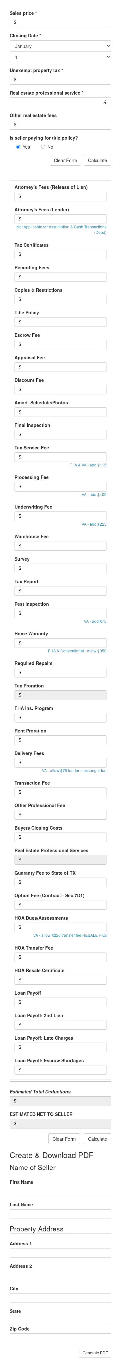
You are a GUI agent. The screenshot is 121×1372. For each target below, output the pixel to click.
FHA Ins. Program (34, 708)
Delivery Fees (29, 753)
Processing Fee (32, 477)
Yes (26, 146)
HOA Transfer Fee (34, 947)
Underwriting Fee (33, 506)
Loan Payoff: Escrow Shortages (49, 1060)
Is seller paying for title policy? (44, 137)
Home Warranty (31, 633)
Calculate (97, 160)
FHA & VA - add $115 (87, 464)
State (15, 1311)
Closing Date (25, 35)
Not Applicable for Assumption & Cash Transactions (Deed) (61, 229)
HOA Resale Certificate (40, 970)
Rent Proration (30, 730)
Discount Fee (29, 380)
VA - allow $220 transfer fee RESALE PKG (69, 935)
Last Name (21, 1204)
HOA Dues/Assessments (41, 918)
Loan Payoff (28, 993)
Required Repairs (34, 663)
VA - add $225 (94, 524)
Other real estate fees (33, 115)
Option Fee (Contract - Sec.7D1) (50, 895)
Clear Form (65, 160)
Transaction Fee (32, 782)
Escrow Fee (27, 335)
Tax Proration (29, 685)
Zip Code (20, 1328)
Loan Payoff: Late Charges (44, 1038)
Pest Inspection (32, 604)
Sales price (23, 13)
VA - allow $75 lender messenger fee (74, 770)
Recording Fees (32, 267)
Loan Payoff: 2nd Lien (39, 1015)
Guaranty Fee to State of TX (45, 873)
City (14, 1288)
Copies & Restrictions (39, 290)
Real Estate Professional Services (51, 850)
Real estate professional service (46, 92)
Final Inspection (32, 425)
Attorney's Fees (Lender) (42, 209)
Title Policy (27, 312)
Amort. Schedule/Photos (41, 402)
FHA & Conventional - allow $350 (77, 650)
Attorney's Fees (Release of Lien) (51, 187)
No (50, 146)
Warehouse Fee (32, 536)
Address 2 (21, 1266)
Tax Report (26, 581)
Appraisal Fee (30, 357)
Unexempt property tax (36, 70)
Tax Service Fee (32, 447)
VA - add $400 (94, 494)
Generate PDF (95, 1352)
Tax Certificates (32, 245)
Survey (22, 559)
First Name (21, 1182)
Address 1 (21, 1243)
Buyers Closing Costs (39, 827)
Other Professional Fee (40, 805)
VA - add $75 (95, 621)
